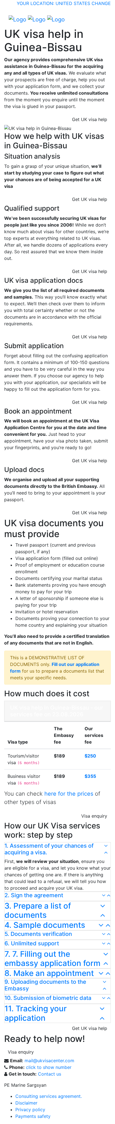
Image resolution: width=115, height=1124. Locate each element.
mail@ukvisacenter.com (49, 1060)
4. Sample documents (44, 925)
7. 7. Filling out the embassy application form (52, 959)
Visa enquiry (94, 816)
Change (101, 3)
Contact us (49, 1074)
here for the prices (68, 793)
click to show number (48, 1067)
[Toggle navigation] (102, 19)
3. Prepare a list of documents (37, 910)
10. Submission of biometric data (47, 998)
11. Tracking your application (35, 1013)
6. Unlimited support (31, 943)
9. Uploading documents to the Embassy (45, 985)
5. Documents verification (38, 934)
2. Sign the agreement (33, 895)
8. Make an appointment (49, 973)
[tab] (57, 850)
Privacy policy (30, 1109)
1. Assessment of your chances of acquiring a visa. (49, 849)
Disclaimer (26, 1103)
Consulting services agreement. (48, 1096)
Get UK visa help (89, 119)
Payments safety (33, 1116)
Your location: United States (53, 3)
